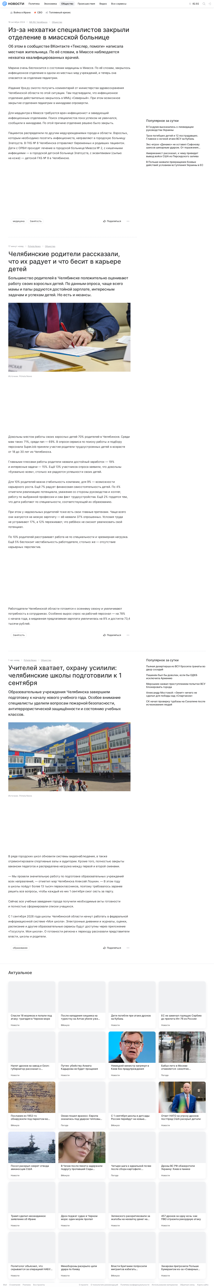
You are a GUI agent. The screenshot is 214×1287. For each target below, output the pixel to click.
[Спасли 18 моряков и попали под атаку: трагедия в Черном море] (31, 1004)
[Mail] (5, 4)
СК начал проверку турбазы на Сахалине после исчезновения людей (175, 703)
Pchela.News (34, 246)
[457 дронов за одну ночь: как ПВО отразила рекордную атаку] (182, 1205)
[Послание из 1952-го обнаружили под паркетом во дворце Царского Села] (31, 1105)
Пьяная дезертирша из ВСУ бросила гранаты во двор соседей (175, 668)
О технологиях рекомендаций (104, 1285)
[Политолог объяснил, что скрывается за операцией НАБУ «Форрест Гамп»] (31, 1255)
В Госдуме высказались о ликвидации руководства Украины (170, 128)
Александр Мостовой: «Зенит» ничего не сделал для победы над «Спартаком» (171, 694)
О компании (14, 1285)
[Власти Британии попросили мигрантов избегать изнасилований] (132, 1255)
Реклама (27, 1285)
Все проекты (39, 1285)
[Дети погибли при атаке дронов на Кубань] (132, 1004)
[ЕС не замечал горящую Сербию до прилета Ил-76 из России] (182, 1004)
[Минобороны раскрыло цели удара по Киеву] (81, 1255)
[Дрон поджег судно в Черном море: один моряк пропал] (81, 1205)
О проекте (83, 1285)
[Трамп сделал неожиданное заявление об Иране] (31, 1205)
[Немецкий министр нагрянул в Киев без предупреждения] (132, 1055)
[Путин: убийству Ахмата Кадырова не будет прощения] (81, 1055)
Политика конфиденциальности (134, 1285)
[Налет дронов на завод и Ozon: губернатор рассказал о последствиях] (31, 1055)
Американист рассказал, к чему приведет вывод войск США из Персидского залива (172, 155)
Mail (5, 1285)
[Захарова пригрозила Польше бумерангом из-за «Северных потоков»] (182, 1255)
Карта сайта (202, 1285)
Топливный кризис (60, 12)
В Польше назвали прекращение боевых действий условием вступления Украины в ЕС (174, 163)
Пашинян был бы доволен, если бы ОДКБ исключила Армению (171, 676)
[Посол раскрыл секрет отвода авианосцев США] (31, 1155)
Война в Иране (22, 12)
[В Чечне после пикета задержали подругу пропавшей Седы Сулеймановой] (81, 1155)
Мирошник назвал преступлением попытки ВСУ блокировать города (175, 685)
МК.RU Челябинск (38, 22)
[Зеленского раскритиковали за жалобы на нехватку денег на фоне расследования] (132, 1205)
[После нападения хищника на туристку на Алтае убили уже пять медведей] (81, 1004)
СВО (39, 12)
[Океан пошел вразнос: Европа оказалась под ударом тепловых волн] (81, 1105)
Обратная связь (187, 1285)
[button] (69, 337)
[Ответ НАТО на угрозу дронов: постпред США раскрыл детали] (182, 1105)
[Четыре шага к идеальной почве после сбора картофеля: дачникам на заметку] (132, 1155)
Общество (57, 22)
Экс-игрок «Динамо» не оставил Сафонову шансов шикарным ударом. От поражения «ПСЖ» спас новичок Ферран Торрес (173, 146)
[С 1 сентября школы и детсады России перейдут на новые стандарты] (132, 1105)
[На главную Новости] (15, 4)
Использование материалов (165, 1285)
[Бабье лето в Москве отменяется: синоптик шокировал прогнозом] (182, 1055)
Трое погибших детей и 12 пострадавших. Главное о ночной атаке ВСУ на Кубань (172, 137)
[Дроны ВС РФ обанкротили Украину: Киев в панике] (182, 1155)
